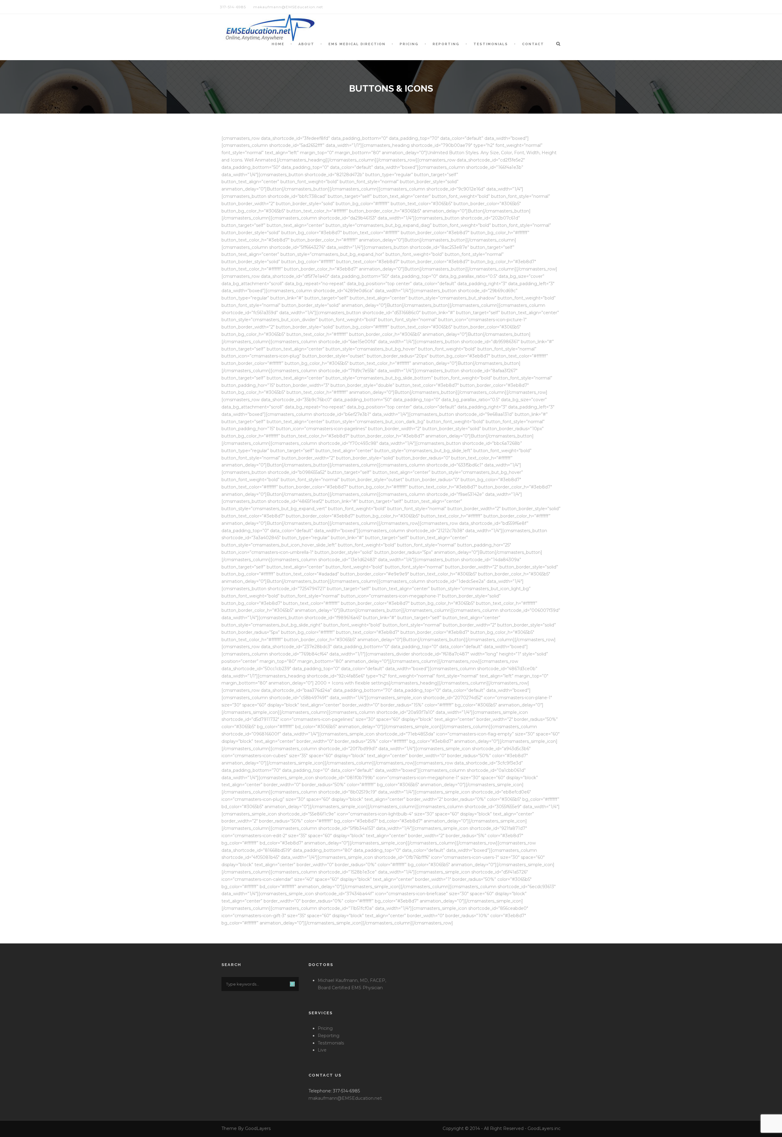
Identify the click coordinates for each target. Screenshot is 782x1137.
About (306, 44)
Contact (533, 44)
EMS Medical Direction (357, 44)
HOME (278, 44)
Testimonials (490, 44)
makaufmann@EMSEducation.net (345, 1098)
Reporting (446, 44)
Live (322, 1050)
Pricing (409, 44)
